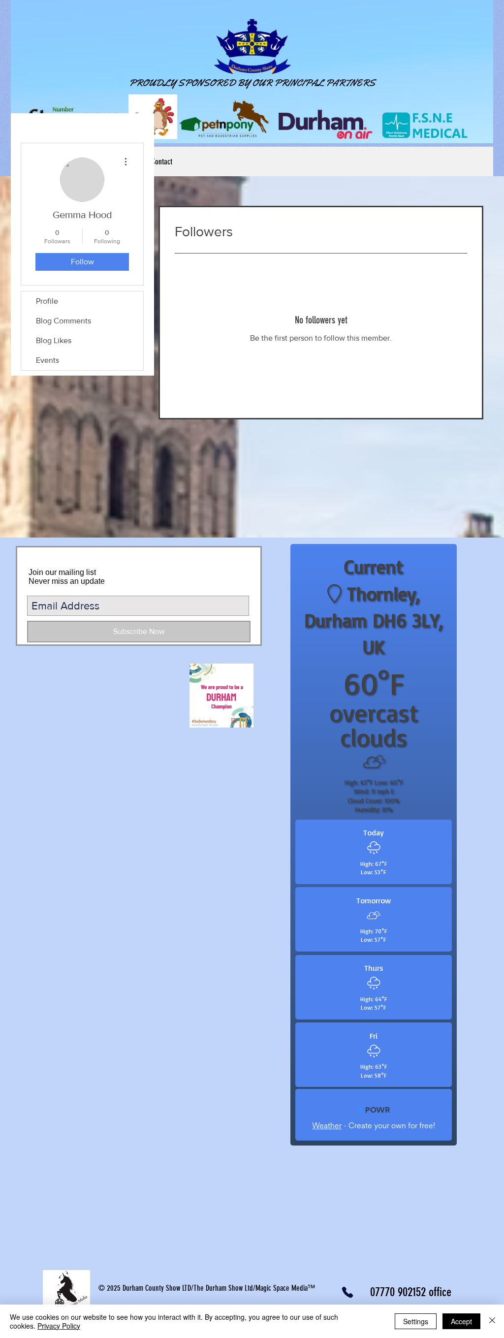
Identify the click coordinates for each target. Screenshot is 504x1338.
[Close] (492, 1321)
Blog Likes (53, 340)
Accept (461, 1321)
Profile (47, 301)
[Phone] (347, 1292)
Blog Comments (63, 321)
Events (47, 360)
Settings (415, 1321)
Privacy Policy (58, 1326)
